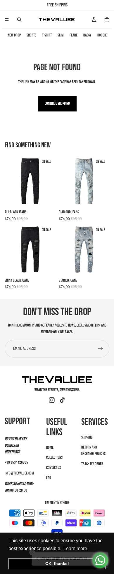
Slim (61, 35)
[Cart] (107, 19)
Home (49, 447)
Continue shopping (57, 103)
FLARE (73, 35)
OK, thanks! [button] (57, 563)
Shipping (86, 437)
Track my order (92, 463)
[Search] (19, 19)
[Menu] (6, 19)
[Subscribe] (100, 349)
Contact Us (53, 467)
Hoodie (102, 35)
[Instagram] (51, 400)
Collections (54, 457)
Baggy (87, 35)
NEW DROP (14, 35)
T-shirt (47, 35)
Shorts (31, 35)
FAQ (48, 477)
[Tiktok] (62, 400)
